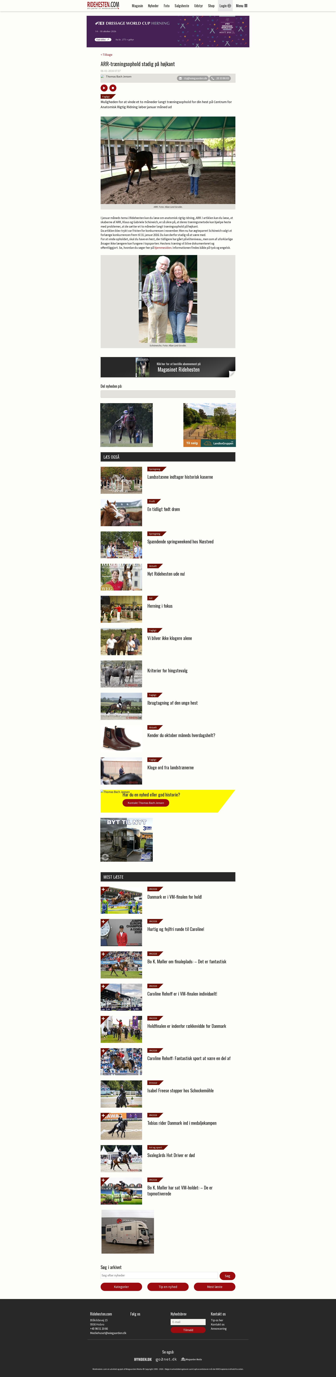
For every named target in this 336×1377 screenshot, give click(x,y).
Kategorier (121, 1287)
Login (223, 5)
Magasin (137, 5)
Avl (150, 598)
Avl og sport (155, 1147)
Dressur (153, 1082)
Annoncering (219, 1329)
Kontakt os (218, 1324)
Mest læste (214, 1287)
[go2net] (166, 1359)
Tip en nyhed (168, 1287)
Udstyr (198, 5)
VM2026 (153, 889)
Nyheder (153, 5)
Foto (167, 5)
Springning (154, 469)
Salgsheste (182, 5)
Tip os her (217, 1320)
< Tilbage (106, 55)
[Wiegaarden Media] (191, 1359)
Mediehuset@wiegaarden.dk (108, 1333)
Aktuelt (153, 566)
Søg (227, 1276)
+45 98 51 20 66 (99, 1329)
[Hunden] (143, 1359)
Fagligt (106, 96)
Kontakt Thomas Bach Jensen (146, 803)
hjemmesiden (163, 248)
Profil (152, 501)
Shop (211, 5)
